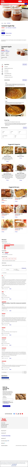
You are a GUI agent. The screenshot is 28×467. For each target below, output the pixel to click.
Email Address (5, 397)
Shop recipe (24, 64)
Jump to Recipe (9, 33)
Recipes (5, 23)
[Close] (27, 462)
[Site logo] (4, 420)
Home (2, 23)
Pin (2, 67)
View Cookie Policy (14, 464)
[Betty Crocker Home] (2, 1)
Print (2, 69)
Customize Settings (13, 465)
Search (26, 3)
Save (3, 33)
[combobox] (13, 3)
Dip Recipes (8, 23)
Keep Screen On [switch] (2, 74)
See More (25, 127)
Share (2, 71)
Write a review (10, 27)
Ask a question (14, 27)
